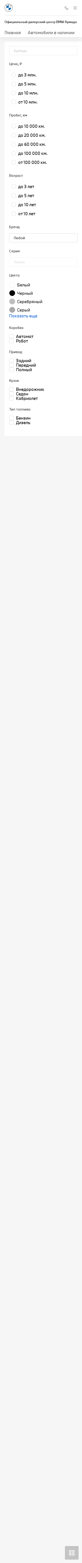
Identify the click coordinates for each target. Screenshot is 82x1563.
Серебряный (29, 301)
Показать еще (23, 316)
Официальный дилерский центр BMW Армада (41, 22)
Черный (25, 293)
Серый (23, 310)
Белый (23, 285)
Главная (13, 32)
